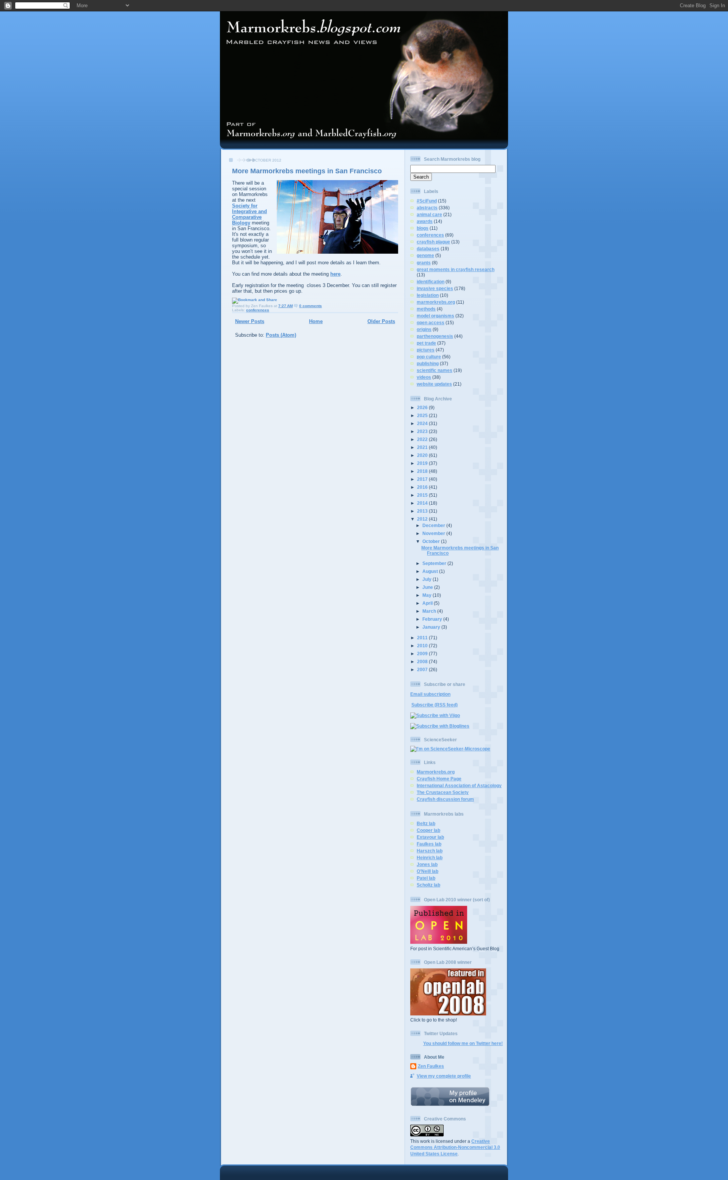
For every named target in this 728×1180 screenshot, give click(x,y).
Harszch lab (429, 850)
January (431, 627)
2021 (423, 447)
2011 (423, 637)
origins (424, 329)
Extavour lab (430, 837)
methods (426, 308)
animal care (429, 214)
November (434, 533)
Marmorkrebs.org (436, 771)
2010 (423, 645)
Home (316, 321)
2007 (423, 669)
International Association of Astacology (459, 785)
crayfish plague (433, 241)
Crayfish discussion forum (445, 799)
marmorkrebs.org (436, 302)
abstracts (427, 207)
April (428, 603)
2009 (423, 653)
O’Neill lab (427, 871)
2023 (423, 431)
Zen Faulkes (431, 1066)
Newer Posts (249, 321)
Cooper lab (428, 830)
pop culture (429, 356)
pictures (426, 349)
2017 (423, 479)
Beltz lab (426, 823)
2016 (423, 487)
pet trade (426, 343)
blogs (422, 228)
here (335, 274)
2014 (423, 503)
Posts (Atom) (281, 335)
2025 (423, 415)
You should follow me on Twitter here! (463, 1043)
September (434, 563)
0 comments (310, 306)
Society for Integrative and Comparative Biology (249, 214)
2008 (423, 661)
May (427, 595)
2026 (423, 407)
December (434, 525)
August (430, 571)
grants (424, 262)
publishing (428, 363)
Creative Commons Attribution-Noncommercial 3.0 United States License (455, 1147)
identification (430, 281)
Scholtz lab (428, 884)
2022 (423, 439)
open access (430, 322)
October (431, 541)
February (432, 619)
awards (425, 221)
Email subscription (430, 694)
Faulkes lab (429, 843)
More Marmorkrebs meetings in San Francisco (307, 171)
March (429, 611)
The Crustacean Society (443, 792)
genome (425, 255)
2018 (423, 471)
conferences (257, 310)
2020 (423, 455)
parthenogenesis (435, 336)
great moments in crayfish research (455, 269)
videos (424, 377)
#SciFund (427, 200)
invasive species (435, 288)
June (428, 587)
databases (428, 248)
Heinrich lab (429, 857)
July (427, 579)
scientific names (434, 370)
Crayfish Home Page (439, 778)
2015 (423, 495)
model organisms (435, 315)
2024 (423, 423)
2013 (423, 510)
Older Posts (381, 321)
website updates (434, 383)
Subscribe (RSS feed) (434, 704)
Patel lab (426, 878)
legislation (428, 295)
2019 (423, 463)
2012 (423, 518)
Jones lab (427, 864)
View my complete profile (444, 1075)
